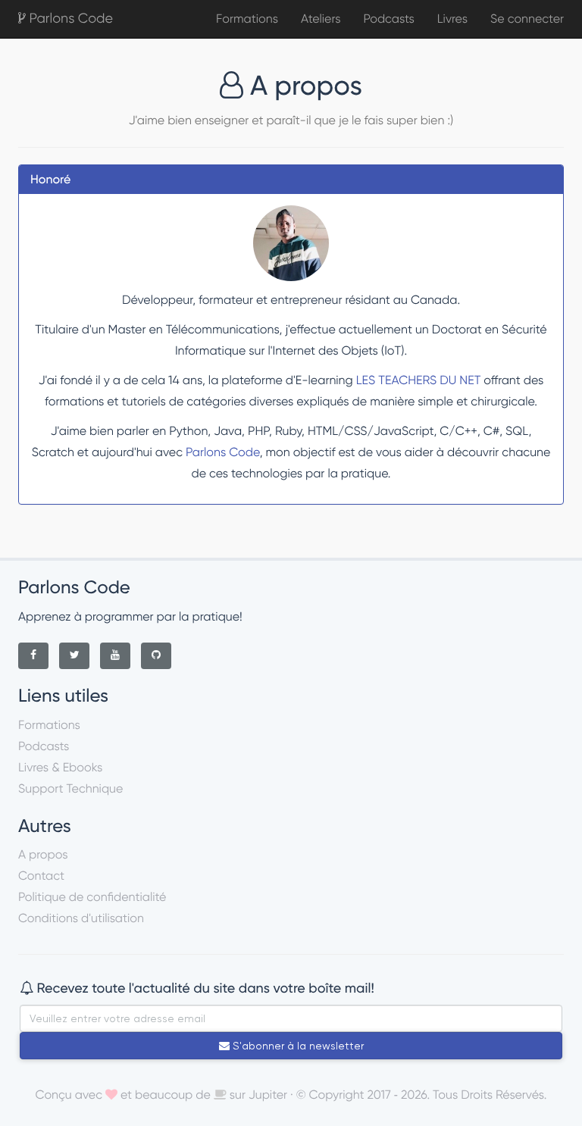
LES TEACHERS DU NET (418, 380)
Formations (247, 18)
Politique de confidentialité (92, 897)
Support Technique (70, 788)
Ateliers (321, 18)
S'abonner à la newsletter (297, 1046)
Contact (41, 875)
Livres (452, 18)
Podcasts (388, 18)
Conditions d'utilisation (81, 918)
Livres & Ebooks (60, 767)
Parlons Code (69, 19)
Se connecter (527, 18)
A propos (42, 854)
